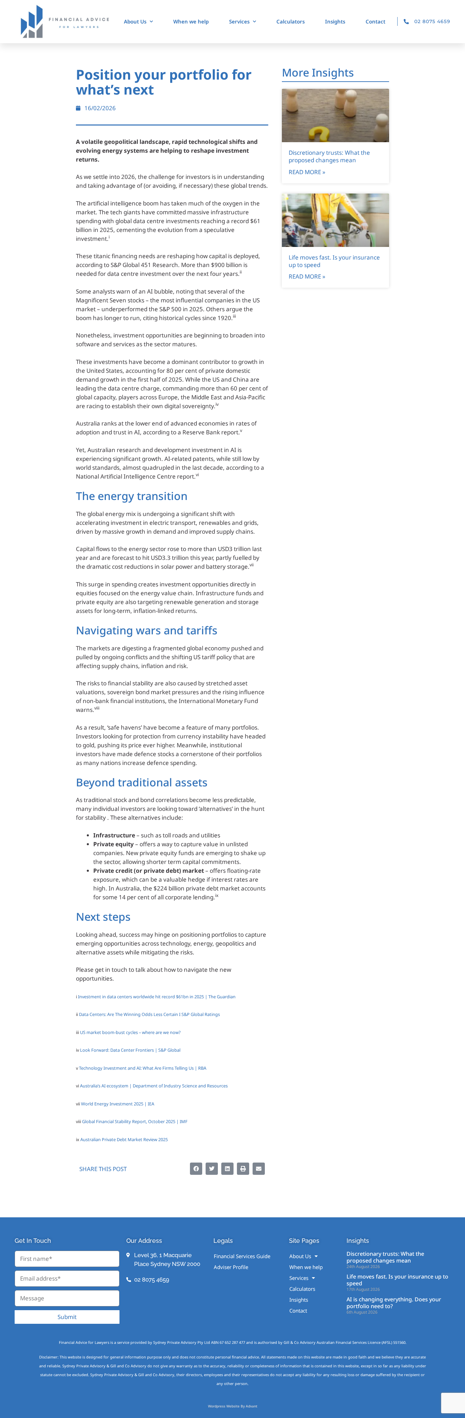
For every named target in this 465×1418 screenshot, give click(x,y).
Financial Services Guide (242, 1256)
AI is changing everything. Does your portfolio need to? (394, 1302)
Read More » (307, 172)
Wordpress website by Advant (232, 1406)
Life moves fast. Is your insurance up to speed (334, 261)
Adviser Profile (231, 1267)
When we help (191, 21)
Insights (335, 21)
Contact (375, 21)
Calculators (290, 21)
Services (239, 21)
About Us (135, 21)
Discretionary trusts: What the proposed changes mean (329, 156)
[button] (196, 1169)
